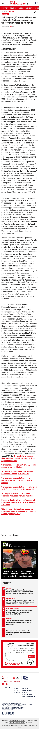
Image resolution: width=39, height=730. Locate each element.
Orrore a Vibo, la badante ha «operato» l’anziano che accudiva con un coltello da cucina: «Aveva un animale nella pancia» (19, 591)
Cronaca (11, 11)
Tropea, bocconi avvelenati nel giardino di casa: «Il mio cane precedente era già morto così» (20, 622)
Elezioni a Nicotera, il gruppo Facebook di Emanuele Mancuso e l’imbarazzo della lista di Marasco (18, 502)
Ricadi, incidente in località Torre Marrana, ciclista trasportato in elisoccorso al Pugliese (20, 632)
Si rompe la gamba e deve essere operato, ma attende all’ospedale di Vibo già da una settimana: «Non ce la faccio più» (20, 602)
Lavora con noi (28, 722)
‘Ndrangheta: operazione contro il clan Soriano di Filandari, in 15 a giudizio (17, 472)
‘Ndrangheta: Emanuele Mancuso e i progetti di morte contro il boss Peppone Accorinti (18, 458)
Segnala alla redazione (14, 720)
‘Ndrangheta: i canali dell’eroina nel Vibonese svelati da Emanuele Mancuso (17, 494)
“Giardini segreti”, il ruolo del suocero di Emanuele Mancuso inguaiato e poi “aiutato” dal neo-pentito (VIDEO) (19, 511)
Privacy (23, 720)
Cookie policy (29, 720)
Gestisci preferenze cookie (17, 722)
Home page (4, 11)
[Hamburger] (2, 3)
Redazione (4, 720)
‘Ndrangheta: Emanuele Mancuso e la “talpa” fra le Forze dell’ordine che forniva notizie (19, 488)
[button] (35, 12)
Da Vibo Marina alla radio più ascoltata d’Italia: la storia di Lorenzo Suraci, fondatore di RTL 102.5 (19, 612)
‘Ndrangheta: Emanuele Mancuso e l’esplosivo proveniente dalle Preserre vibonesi (16, 480)
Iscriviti (32, 656)
